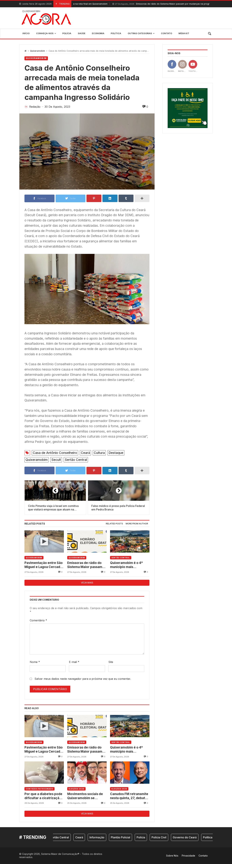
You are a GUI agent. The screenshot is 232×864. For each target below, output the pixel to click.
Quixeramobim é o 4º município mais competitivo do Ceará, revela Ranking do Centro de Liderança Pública (129, 565)
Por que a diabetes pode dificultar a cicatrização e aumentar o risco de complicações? (43, 796)
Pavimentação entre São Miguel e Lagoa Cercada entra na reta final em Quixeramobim (43, 565)
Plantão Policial (101, 837)
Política (188, 837)
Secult (56, 460)
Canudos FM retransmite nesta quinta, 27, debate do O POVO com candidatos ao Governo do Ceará (129, 796)
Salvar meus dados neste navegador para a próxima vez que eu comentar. (82, 678)
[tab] (114, 523)
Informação (77, 837)
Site (110, 662)
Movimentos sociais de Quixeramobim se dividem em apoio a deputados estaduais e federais (85, 796)
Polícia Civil (139, 837)
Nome (35, 662)
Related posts (114, 523)
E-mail (74, 662)
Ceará (85, 453)
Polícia (122, 837)
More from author (137, 523)
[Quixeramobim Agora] (46, 18)
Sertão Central (76, 460)
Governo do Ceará (165, 837)
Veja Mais (87, 582)
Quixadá (205, 837)
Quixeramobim (37, 51)
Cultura (99, 453)
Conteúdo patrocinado (39, 789)
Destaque (116, 453)
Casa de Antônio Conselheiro (55, 453)
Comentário (38, 620)
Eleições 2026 (76, 789)
